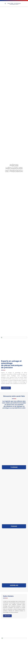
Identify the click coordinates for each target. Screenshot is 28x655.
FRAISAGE (14, 526)
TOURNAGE (14, 467)
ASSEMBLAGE (14, 585)
